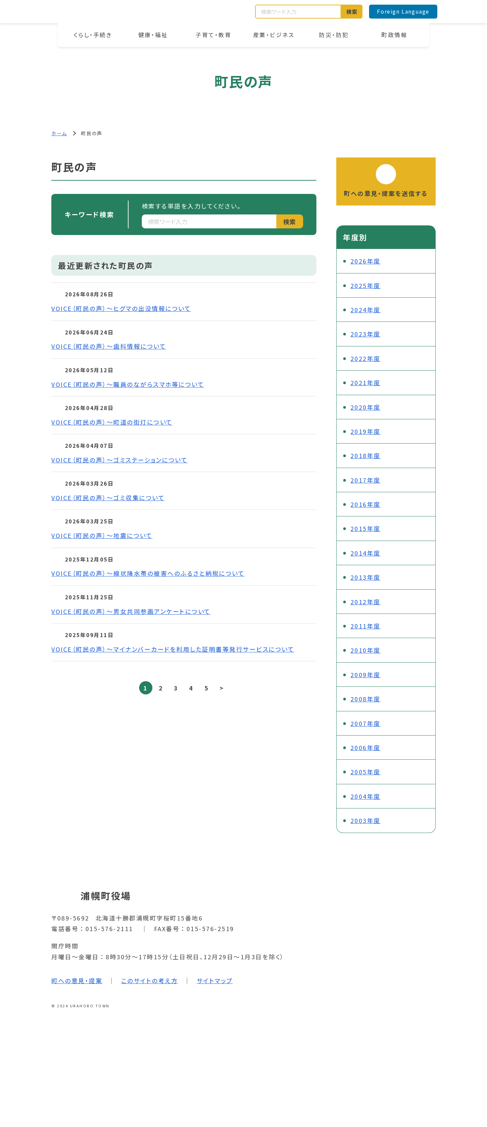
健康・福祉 (153, 34)
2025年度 (366, 285)
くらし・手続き (93, 34)
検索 (352, 12)
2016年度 (366, 504)
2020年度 (366, 407)
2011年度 (366, 626)
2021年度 (366, 382)
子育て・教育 (213, 34)
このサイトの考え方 (149, 980)
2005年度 (366, 771)
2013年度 (366, 577)
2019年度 (366, 431)
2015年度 (366, 528)
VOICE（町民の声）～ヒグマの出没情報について (121, 308)
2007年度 (366, 723)
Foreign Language (403, 11)
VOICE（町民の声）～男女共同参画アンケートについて (131, 611)
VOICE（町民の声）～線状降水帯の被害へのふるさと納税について (147, 573)
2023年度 (366, 333)
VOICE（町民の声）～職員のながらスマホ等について (127, 384)
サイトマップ (215, 980)
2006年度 (366, 747)
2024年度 (366, 309)
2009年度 (366, 674)
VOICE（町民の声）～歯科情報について (108, 346)
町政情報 (394, 34)
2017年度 (366, 480)
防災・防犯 (334, 34)
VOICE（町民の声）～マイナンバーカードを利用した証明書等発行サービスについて (172, 649)
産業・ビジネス (274, 34)
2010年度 (366, 650)
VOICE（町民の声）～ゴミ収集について (108, 497)
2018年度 (366, 455)
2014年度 (366, 553)
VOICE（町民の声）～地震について (101, 535)
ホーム (59, 133)
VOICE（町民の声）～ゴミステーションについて (119, 459)
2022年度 (366, 358)
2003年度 (366, 820)
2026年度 (366, 261)
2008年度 (366, 698)
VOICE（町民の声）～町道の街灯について (112, 422)
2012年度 (366, 601)
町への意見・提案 (76, 980)
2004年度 (366, 796)
